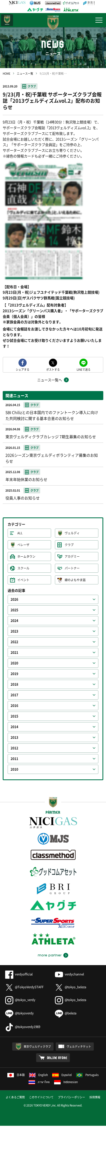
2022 (14, 641)
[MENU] (99, 20)
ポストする (53, 369)
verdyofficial (24, 974)
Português (92, 1075)
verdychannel (74, 974)
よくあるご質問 (15, 1097)
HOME (6, 73)
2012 (14, 748)
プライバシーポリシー (71, 1097)
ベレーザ (23, 544)
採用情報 (94, 1097)
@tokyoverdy (24, 1013)
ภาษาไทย (44, 1082)
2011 (14, 758)
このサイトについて (41, 1097)
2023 (14, 631)
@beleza (70, 1013)
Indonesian (70, 1082)
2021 (14, 652)
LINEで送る (84, 369)
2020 (14, 663)
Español (66, 1075)
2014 (14, 726)
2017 (14, 695)
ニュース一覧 (25, 73)
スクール (23, 568)
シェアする (22, 369)
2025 (14, 610)
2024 (14, 620)
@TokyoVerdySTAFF (29, 987)
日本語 (21, 1075)
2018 (14, 684)
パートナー (72, 568)
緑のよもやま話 (75, 580)
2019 (14, 673)
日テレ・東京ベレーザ (7, 20)
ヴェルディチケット (79, 1046)
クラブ (32, 86)
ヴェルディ (72, 533)
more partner (49, 955)
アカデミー (72, 556)
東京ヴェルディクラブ (37, 1046)
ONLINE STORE (57, 1057)
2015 (14, 716)
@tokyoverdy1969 (27, 1026)
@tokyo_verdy (25, 1000)
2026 (14, 599)
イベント (23, 580)
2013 (14, 737)
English (43, 1075)
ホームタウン (26, 556)
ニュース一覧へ (49, 379)
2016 (14, 705)
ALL (20, 533)
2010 (14, 769)
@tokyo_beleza (75, 987)
